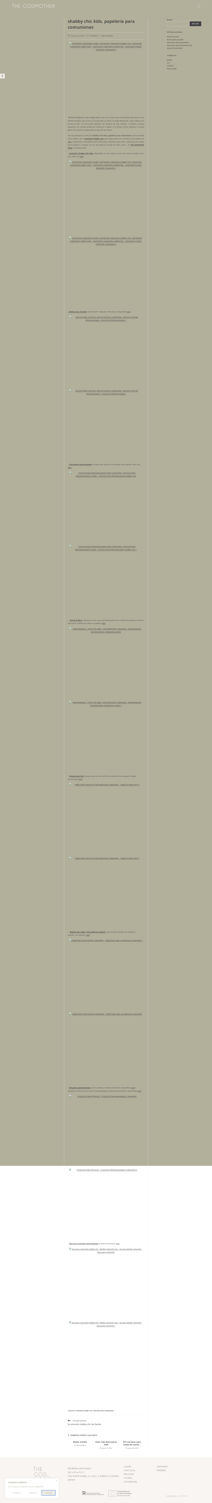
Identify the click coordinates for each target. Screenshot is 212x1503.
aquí (70, 142)
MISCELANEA (107, 36)
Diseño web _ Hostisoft (177, 1496)
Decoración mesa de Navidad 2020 (179, 45)
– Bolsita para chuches (77, 312)
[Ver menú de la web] (199, 6)
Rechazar (33, 1493)
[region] (32, 1488)
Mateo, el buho (80, 1442)
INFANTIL (94, 36)
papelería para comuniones (103, 1411)
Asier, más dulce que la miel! (106, 1443)
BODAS (169, 60)
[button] (2, 76)
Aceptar (48, 1493)
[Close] (56, 1480)
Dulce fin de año (173, 37)
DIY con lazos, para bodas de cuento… (132, 1443)
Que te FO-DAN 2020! (174, 48)
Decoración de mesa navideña (178, 42)
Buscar (169, 20)
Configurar (16, 1493)
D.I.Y (168, 63)
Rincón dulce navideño (175, 40)
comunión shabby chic (84, 1411)
